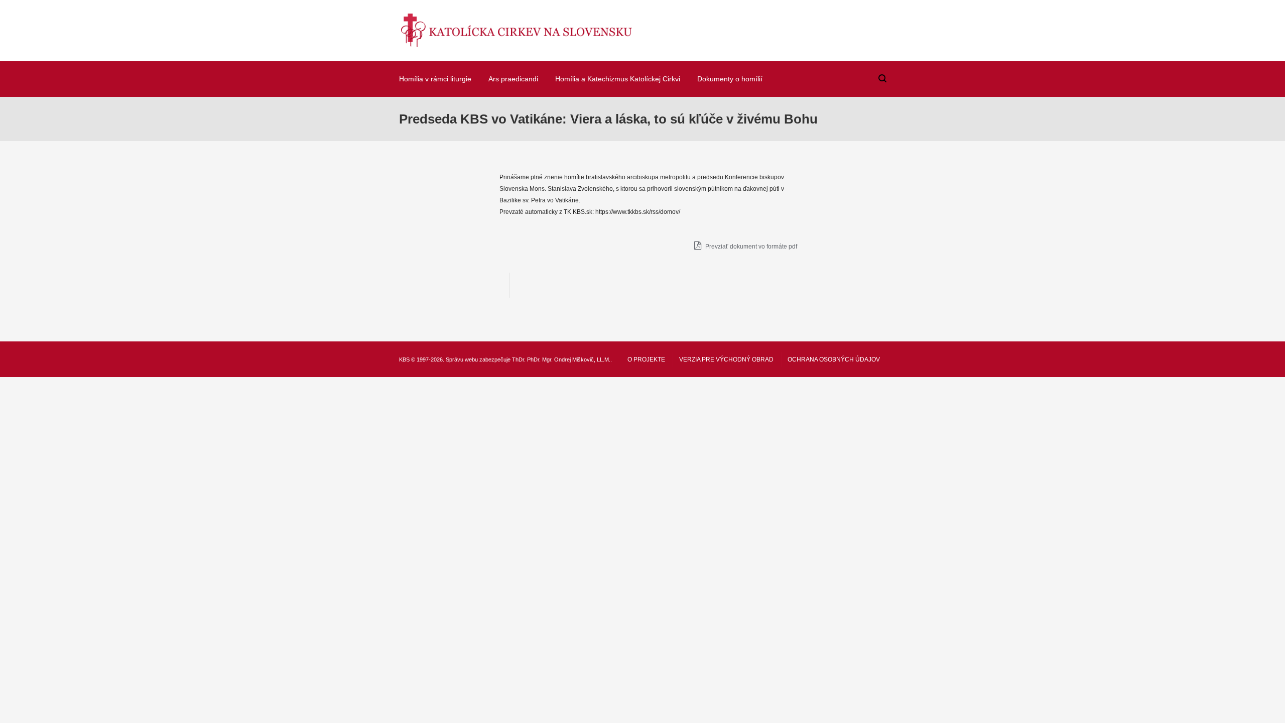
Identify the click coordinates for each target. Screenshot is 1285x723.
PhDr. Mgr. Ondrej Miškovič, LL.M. (568, 359)
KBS (404, 359)
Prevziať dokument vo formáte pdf (750, 246)
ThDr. (519, 359)
